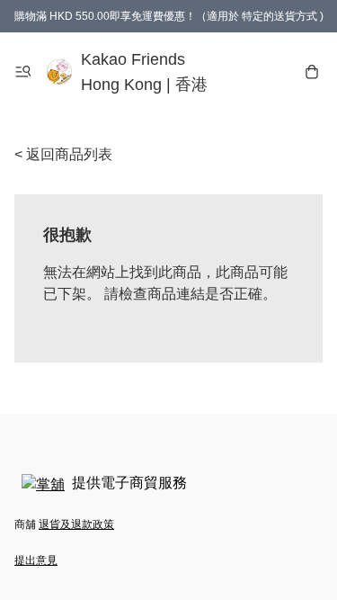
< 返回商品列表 (63, 154)
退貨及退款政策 (76, 524)
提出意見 (36, 560)
